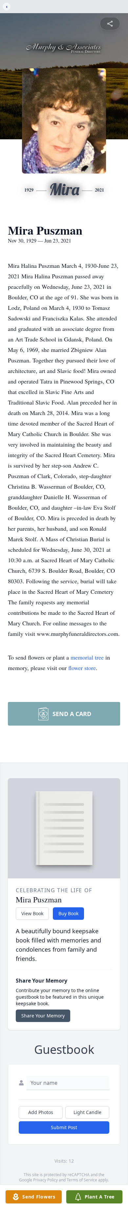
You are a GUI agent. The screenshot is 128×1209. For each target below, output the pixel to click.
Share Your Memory (43, 1015)
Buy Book (68, 913)
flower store (82, 668)
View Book (32, 913)
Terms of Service (82, 1180)
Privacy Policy (45, 1180)
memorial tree (87, 657)
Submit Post (64, 1127)
